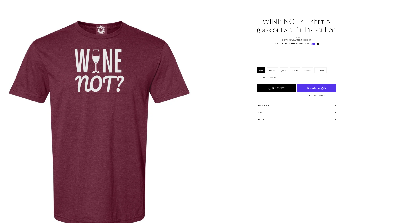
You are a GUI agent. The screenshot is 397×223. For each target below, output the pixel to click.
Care (259, 112)
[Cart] (306, 5)
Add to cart (278, 88)
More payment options (317, 95)
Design (260, 119)
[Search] (293, 5)
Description (263, 105)
